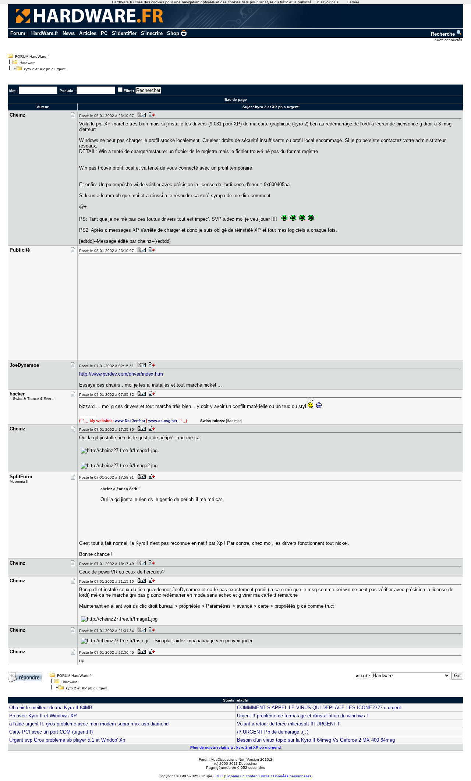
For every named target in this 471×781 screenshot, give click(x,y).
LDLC (218, 776)
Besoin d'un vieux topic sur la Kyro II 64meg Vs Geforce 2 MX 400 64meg (316, 740)
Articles (87, 33)
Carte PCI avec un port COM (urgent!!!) (51, 732)
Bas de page (235, 99)
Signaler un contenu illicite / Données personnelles (268, 776)
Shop (173, 33)
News (69, 33)
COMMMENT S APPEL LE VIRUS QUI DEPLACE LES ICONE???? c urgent (319, 707)
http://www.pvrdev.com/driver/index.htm (121, 374)
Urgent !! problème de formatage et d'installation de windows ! (302, 715)
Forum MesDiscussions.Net (221, 759)
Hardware (28, 63)
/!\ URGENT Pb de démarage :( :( (272, 732)
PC (104, 33)
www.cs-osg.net (162, 421)
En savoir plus (327, 2)
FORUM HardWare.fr (32, 56)
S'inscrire (152, 33)
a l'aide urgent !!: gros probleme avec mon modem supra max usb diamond (89, 724)
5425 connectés (449, 40)
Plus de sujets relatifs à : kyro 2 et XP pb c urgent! (235, 747)
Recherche (443, 34)
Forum (17, 33)
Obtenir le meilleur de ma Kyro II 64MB (50, 707)
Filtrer (129, 91)
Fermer (353, 2)
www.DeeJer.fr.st (130, 421)
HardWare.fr (44, 33)
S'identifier (124, 33)
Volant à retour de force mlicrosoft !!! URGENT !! (289, 724)
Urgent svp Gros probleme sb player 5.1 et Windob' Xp (67, 740)
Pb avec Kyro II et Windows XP (43, 715)
